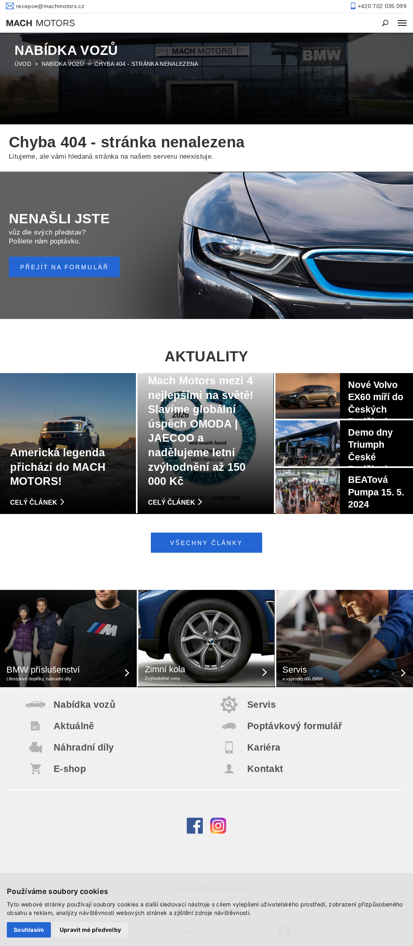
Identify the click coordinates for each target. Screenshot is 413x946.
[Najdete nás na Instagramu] (218, 832)
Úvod (23, 64)
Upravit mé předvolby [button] (90, 929)
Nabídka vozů (63, 64)
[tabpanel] (206, 77)
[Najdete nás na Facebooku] (195, 832)
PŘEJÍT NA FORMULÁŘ (64, 267)
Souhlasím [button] (29, 929)
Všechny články (206, 542)
